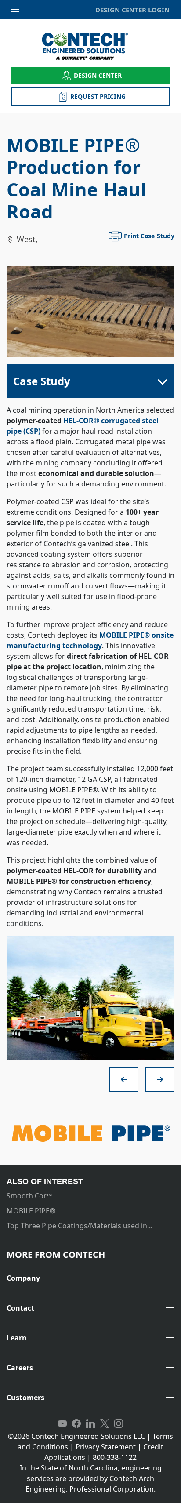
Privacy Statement (106, 1447)
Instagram (118, 1424)
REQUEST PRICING (98, 96)
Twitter (104, 1424)
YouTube (62, 1424)
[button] (90, 1278)
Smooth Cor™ (29, 1196)
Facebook (76, 1424)
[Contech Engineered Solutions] (90, 46)
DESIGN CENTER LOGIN (132, 9)
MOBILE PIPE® (31, 1211)
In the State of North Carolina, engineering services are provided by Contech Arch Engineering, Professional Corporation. (91, 1478)
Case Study (41, 381)
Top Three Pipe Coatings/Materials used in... (79, 1226)
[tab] (90, 1278)
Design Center (98, 75)
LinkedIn (90, 1424)
